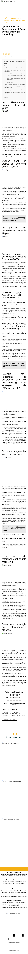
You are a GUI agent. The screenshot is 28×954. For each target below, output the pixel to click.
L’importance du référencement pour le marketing (14, 93)
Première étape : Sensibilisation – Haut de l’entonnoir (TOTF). (16, 76)
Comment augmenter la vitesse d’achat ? (13, 90)
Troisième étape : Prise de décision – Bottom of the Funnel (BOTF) (16, 81)
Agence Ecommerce (14, 872)
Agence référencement (14, 880)
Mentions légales (12, 942)
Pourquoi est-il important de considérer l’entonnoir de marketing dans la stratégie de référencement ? (14, 86)
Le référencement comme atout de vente (13, 67)
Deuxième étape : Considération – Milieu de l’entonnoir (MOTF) (16, 79)
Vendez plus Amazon (6, 896)
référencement (7, 127)
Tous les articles (9, 719)
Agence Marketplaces (14, 889)
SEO (15, 140)
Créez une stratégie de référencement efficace (14, 96)
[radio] (8, 700)
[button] (26, 8)
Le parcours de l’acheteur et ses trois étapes (14, 74)
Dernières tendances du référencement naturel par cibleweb (13, 20)
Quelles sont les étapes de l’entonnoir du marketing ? (14, 71)
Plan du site (17, 942)
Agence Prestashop (14, 900)
